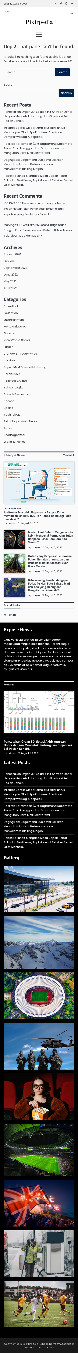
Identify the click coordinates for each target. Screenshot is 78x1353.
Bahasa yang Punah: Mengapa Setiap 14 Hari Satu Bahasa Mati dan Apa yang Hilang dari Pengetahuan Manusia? (49, 585)
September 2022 (15, 268)
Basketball (11, 306)
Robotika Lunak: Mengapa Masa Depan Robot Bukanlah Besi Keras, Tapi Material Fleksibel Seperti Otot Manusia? (39, 180)
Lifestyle (9, 360)
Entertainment (14, 320)
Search (9, 84)
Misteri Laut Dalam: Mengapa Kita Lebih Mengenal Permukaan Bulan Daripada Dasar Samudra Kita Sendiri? (50, 537)
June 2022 (11, 274)
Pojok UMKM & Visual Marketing (25, 367)
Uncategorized (14, 435)
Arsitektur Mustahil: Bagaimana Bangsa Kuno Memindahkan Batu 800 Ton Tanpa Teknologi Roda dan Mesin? (38, 230)
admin (12, 523)
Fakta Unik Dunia (15, 326)
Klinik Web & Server (17, 340)
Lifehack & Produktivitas (20, 354)
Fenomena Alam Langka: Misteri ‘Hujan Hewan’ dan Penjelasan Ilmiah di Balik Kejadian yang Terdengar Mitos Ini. (35, 208)
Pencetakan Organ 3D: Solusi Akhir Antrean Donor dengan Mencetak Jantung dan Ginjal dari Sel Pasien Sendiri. (38, 116)
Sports (8, 408)
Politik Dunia (12, 374)
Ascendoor (67, 1344)
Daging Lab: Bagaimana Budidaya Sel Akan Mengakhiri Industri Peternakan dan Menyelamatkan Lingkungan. (33, 164)
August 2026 (12, 254)
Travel (8, 428)
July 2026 (10, 261)
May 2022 (10, 281)
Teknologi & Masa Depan (21, 421)
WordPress (47, 1347)
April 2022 (10, 288)
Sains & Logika (13, 387)
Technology (12, 414)
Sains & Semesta (16, 394)
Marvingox (11, 225)
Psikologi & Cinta (15, 381)
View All (67, 455)
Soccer (9, 401)
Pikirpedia (39, 22)
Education (11, 313)
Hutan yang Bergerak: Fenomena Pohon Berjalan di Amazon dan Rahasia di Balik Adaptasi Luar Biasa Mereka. (50, 561)
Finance (9, 333)
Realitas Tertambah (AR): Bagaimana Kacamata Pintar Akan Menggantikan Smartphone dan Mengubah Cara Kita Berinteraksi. (38, 148)
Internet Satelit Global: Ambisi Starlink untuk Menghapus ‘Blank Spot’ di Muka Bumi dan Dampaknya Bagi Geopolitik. (34, 132)
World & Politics (14, 442)
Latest (8, 347)
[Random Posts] (7, 12)
